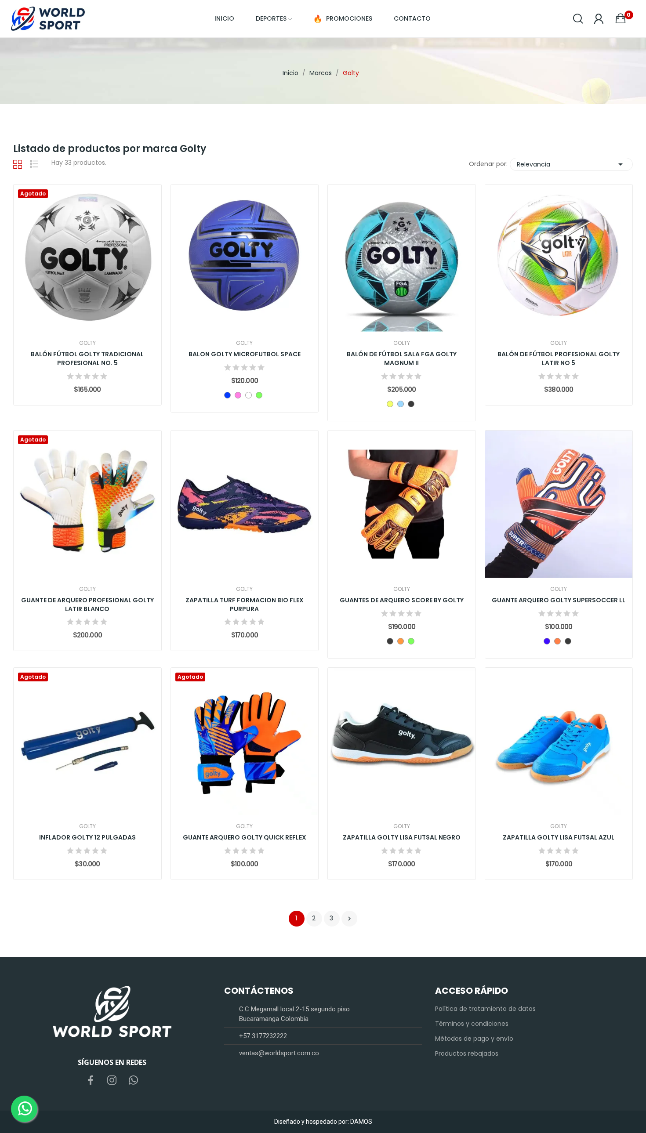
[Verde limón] (259, 395)
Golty (87, 343)
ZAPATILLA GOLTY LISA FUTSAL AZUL (558, 837)
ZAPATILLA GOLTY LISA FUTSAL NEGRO (402, 837)
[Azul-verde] (547, 641)
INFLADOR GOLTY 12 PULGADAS (87, 837)
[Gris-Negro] (411, 404)
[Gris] (390, 641)
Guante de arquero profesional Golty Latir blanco (87, 604)
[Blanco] (248, 395)
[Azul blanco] (400, 404)
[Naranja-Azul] (557, 641)
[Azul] (227, 395)
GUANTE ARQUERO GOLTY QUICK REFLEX (244, 837)
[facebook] (90, 1080)
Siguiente (349, 919)
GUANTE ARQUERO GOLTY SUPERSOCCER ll (558, 600)
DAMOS (361, 1121)
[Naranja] (400, 641)
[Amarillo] (390, 404)
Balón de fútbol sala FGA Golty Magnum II (402, 358)
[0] (620, 18)
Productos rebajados (466, 1053)
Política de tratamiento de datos (485, 1008)
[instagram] (112, 1080)
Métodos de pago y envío (474, 1038)
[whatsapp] (133, 1080)
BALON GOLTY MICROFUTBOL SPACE (245, 354)
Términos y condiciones (471, 1023)
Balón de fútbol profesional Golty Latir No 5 (558, 358)
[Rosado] (238, 395)
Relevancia (571, 164)
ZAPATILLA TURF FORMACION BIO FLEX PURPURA (244, 604)
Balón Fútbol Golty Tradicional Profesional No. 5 (87, 358)
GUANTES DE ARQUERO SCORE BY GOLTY (402, 600)
